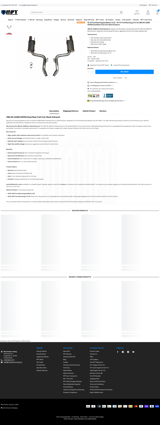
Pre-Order (124, 72)
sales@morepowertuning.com (29, 5)
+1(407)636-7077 (9, 360)
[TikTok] (128, 352)
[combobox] (74, 12)
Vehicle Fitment (89, 111)
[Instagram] (123, 352)
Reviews (103, 111)
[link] (20, 267)
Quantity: (90, 68)
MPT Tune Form (153, 5)
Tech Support (143, 5)
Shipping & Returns (70, 111)
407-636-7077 (13, 5)
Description (54, 111)
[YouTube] (133, 352)
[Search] (76, 12)
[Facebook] (118, 352)
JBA (94, 57)
